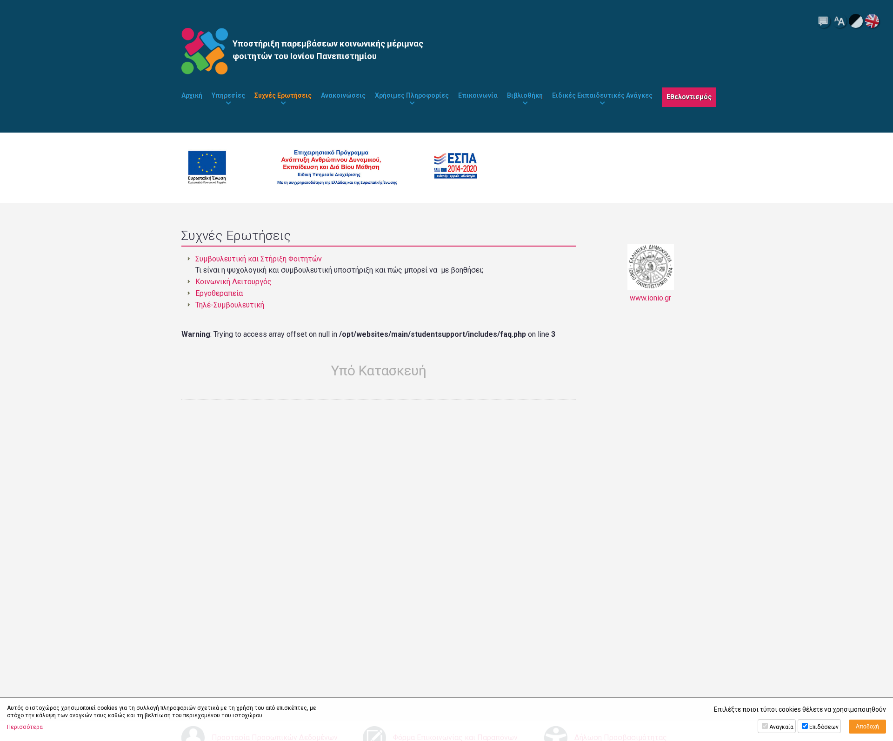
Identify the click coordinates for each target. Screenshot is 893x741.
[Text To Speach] (823, 21)
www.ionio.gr (650, 298)
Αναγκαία (781, 727)
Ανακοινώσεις (343, 95)
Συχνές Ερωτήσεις (283, 95)
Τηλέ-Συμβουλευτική (229, 304)
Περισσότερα (25, 727)
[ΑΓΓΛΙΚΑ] (872, 21)
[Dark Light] (856, 21)
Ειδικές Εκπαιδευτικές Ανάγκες (602, 95)
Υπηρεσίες (228, 95)
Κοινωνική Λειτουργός (233, 281)
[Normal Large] (839, 21)
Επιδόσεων (824, 727)
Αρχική (191, 95)
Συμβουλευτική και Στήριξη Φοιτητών (258, 258)
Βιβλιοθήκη (525, 95)
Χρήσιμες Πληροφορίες (412, 95)
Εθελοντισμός (689, 96)
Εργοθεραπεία (219, 293)
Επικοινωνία (478, 95)
